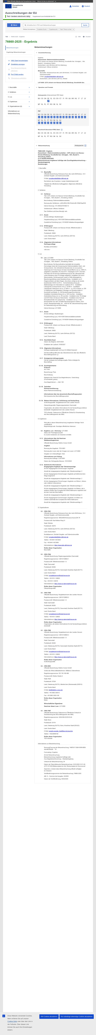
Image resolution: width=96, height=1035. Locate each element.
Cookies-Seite (12, 1021)
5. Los (10, 97)
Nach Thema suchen (66, 29)
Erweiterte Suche (41, 29)
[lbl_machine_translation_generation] (62, 130)
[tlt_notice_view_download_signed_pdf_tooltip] (48, 101)
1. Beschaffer (12, 87)
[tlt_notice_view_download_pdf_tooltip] (39, 117)
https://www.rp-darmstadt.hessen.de (65, 583)
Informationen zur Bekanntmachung (14, 112)
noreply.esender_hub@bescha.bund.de (61, 731)
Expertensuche (53, 29)
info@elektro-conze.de (56, 690)
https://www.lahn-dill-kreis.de (63, 545)
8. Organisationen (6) (15, 106)
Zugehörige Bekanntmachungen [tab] (16, 52)
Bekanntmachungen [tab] (12, 47)
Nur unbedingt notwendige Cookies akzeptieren (76, 1016)
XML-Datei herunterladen (19, 60)
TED (6, 36)
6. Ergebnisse (12, 101)
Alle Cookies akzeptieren (49, 1016)
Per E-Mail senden (17, 74)
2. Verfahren (12, 92)
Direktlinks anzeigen (18, 64)
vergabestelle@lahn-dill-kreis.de (53, 76)
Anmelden (75, 6)
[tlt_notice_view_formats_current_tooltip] (85, 146)
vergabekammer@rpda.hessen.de (59, 575)
